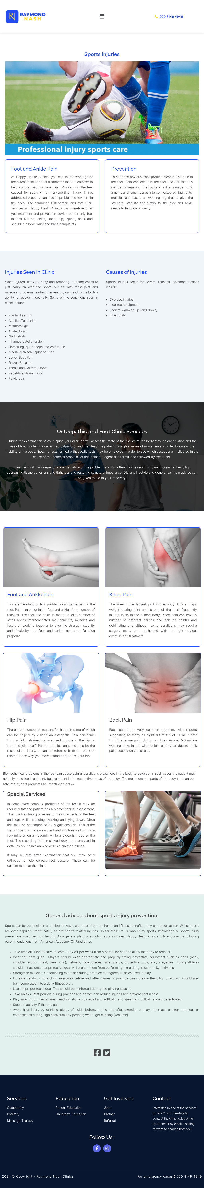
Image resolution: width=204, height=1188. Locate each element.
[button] (102, 16)
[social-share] (97, 1053)
